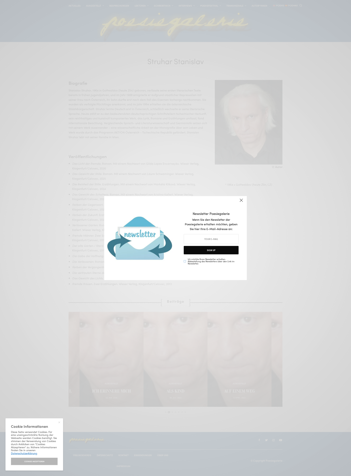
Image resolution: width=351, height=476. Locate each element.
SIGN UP (211, 250)
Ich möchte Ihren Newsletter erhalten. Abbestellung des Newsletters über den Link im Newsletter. (211, 261)
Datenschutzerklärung (24, 453)
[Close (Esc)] (241, 202)
